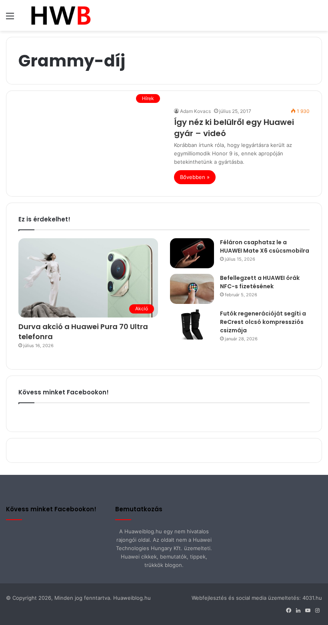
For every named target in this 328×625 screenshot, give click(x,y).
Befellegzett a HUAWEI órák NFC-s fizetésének (260, 282)
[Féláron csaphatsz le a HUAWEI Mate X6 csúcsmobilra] (192, 253)
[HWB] (60, 15)
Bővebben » (195, 177)
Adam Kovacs (195, 111)
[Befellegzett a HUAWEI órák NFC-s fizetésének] (192, 289)
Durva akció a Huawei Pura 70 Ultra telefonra (83, 332)
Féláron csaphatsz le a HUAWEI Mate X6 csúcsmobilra (264, 246)
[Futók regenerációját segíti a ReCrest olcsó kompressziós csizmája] (192, 324)
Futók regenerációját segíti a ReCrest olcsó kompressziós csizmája (263, 321)
